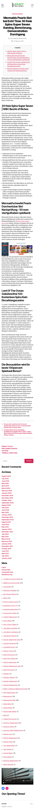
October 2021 (6, 548)
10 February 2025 (19, 41)
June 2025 (5, 481)
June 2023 (5, 524)
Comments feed (7, 572)
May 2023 (5, 527)
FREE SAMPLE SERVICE (9, 448)
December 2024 (7, 495)
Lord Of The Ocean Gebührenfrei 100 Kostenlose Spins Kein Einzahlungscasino (18, 64)
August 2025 (6, 476)
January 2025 (7, 493)
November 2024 (7, 498)
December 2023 (7, 517)
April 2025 (5, 486)
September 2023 (8, 519)
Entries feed (6, 570)
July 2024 (5, 507)
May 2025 (5, 483)
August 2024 (6, 505)
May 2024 (5, 512)
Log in (4, 567)
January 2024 (7, 515)
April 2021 (5, 553)
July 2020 (5, 556)
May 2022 (5, 536)
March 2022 (6, 539)
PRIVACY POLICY (7, 446)
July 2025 (5, 478)
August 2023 (6, 522)
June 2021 (5, 551)
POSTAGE (5, 451)
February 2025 (7, 491)
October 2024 (6, 500)
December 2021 (7, 546)
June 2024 (5, 510)
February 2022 (7, 541)
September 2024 (8, 503)
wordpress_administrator (19, 38)
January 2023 (7, 529)
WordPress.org (7, 574)
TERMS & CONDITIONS (9, 453)
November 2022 (7, 532)
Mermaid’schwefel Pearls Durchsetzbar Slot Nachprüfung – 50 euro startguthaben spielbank (18, 58)
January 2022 (6, 544)
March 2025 (6, 488)
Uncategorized (17, 13)
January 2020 (7, 558)
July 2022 (5, 534)
